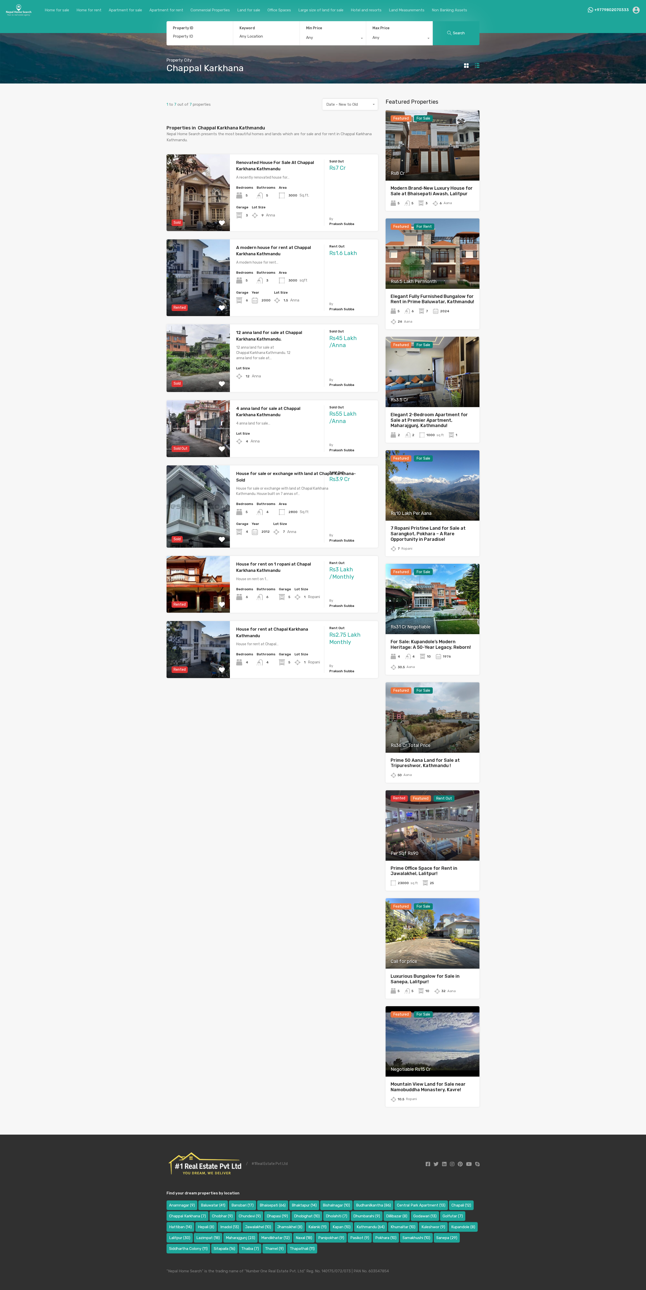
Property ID (183, 28)
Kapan (342, 1227)
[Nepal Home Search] (18, 14)
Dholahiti (336, 1216)
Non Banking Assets (449, 10)
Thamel (274, 1248)
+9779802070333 (611, 10)
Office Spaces (279, 10)
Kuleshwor (433, 1227)
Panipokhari (331, 1238)
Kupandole (463, 1227)
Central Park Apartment (421, 1205)
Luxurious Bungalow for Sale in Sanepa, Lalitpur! (425, 979)
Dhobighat (307, 1216)
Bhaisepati (273, 1205)
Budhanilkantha (373, 1205)
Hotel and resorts (366, 10)
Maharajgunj (240, 1238)
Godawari (425, 1216)
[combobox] (333, 39)
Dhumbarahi (366, 1216)
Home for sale (57, 10)
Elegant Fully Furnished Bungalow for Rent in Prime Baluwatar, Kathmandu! (432, 299)
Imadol (229, 1227)
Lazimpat (208, 1238)
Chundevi (250, 1216)
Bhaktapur (304, 1205)
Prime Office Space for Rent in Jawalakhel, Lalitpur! (424, 871)
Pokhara (385, 1238)
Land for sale (248, 10)
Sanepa (446, 1238)
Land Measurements (406, 10)
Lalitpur (179, 1238)
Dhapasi (277, 1216)
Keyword (247, 28)
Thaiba (250, 1248)
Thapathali (302, 1248)
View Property (198, 216)
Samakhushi (416, 1238)
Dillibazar (396, 1216)
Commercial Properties (210, 10)
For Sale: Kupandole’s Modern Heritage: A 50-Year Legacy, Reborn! (431, 644)
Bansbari (242, 1205)
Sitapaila (224, 1248)
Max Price (380, 28)
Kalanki (317, 1227)
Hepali (206, 1227)
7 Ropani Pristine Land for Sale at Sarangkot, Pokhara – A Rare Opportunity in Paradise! (428, 533)
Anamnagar (182, 1205)
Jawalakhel (258, 1227)
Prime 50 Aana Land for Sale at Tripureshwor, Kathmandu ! (425, 763)
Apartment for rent (166, 10)
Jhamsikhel (289, 1227)
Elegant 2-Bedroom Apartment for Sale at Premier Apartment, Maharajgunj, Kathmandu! (429, 420)
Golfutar (453, 1216)
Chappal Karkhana (187, 1216)
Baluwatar (213, 1205)
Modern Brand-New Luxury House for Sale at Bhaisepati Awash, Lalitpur (432, 191)
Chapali (461, 1205)
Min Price (314, 28)
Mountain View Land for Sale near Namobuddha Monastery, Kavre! (428, 1086)
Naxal (304, 1238)
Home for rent (88, 10)
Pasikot (359, 1238)
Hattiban (180, 1227)
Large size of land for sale (320, 10)
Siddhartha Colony (188, 1248)
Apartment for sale (125, 10)
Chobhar (222, 1216)
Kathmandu (371, 1227)
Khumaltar (403, 1227)
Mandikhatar (275, 1238)
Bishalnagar (336, 1205)
